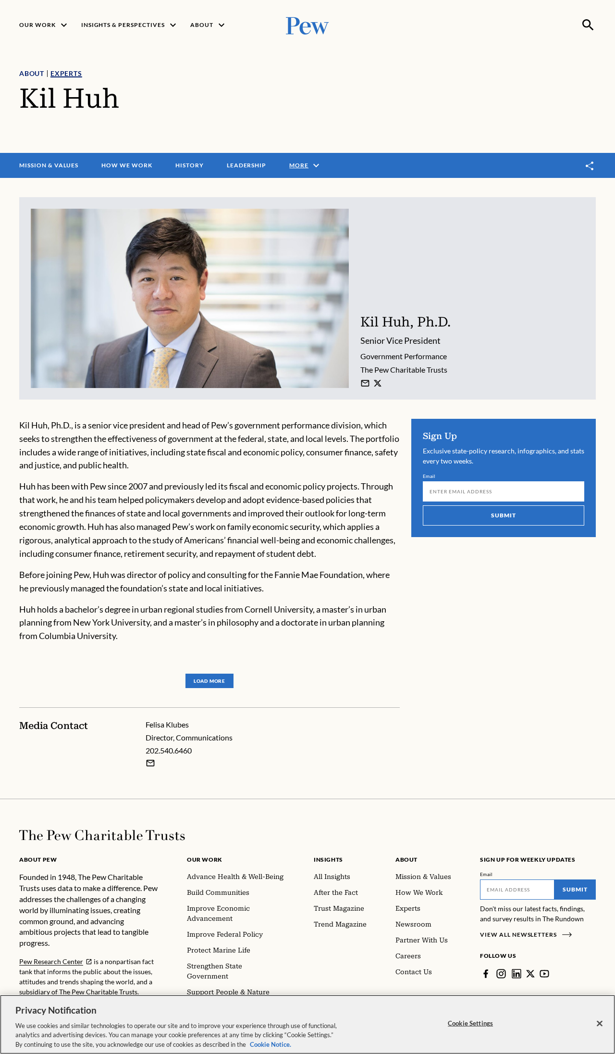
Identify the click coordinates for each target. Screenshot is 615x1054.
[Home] (102, 835)
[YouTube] (544, 973)
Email (429, 476)
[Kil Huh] (365, 383)
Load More (209, 681)
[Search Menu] (588, 25)
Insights (328, 859)
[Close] (599, 1023)
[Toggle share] (590, 165)
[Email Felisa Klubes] (150, 763)
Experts (66, 73)
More (298, 165)
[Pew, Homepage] (307, 25)
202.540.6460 (169, 750)
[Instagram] (501, 973)
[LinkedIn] (516, 973)
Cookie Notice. (270, 1044)
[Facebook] (486, 973)
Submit (503, 515)
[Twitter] (530, 973)
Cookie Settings (470, 1023)
